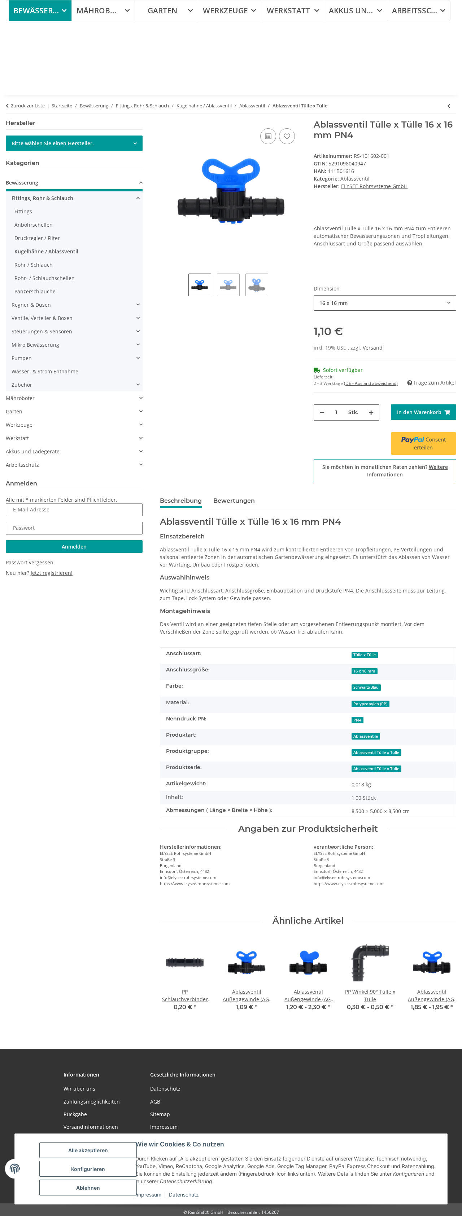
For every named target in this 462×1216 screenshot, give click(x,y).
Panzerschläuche (35, 291)
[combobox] (385, 303)
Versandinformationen (91, 1126)
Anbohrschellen (33, 224)
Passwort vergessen (29, 562)
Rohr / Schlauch (33, 264)
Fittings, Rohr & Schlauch (42, 198)
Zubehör (22, 384)
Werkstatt (17, 438)
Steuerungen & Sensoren (42, 331)
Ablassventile (365, 736)
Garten (14, 411)
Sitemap (160, 1114)
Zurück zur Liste (28, 105)
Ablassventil (355, 178)
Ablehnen (88, 1188)
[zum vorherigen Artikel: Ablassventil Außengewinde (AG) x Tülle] (448, 106)
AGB (155, 1101)
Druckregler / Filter (37, 238)
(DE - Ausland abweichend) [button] (371, 383)
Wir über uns (79, 1088)
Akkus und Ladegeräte (33, 451)
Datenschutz (184, 1194)
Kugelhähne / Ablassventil (46, 251)
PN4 (357, 720)
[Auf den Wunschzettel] (287, 136)
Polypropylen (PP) (370, 703)
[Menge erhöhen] (371, 412)
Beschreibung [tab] (181, 500)
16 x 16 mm (364, 671)
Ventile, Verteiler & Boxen (42, 318)
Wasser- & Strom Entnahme (45, 371)
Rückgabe (75, 1114)
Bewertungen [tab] (234, 500)
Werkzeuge (19, 424)
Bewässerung (22, 182)
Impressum (148, 1194)
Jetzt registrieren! (52, 572)
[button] (74, 183)
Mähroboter (20, 398)
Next (444, 978)
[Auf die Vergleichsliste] (268, 136)
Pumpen (22, 358)
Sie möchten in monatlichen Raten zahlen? (385, 470)
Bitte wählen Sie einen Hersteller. (53, 143)
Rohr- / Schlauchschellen (44, 278)
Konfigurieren (88, 1169)
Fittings (23, 211)
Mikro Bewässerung (35, 344)
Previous (172, 978)
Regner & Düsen (31, 304)
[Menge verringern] (322, 412)
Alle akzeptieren (88, 1150)
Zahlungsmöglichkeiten (92, 1101)
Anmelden (74, 546)
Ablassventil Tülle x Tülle (376, 752)
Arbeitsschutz (22, 464)
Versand (373, 347)
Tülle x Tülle (364, 654)
